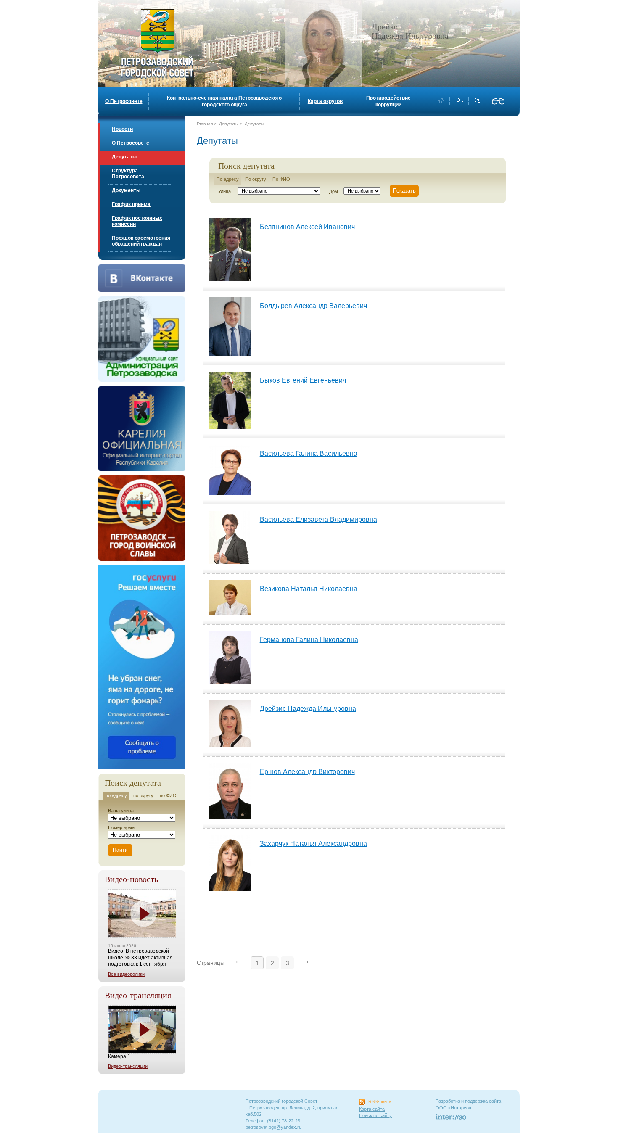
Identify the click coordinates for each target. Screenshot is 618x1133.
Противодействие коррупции (388, 101)
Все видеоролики (126, 974)
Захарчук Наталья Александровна (313, 843)
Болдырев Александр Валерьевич (313, 305)
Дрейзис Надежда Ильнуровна (308, 708)
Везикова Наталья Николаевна (308, 588)
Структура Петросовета (128, 174)
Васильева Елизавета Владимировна (318, 519)
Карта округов (325, 101)
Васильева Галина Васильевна (308, 453)
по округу (143, 795)
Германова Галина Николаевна (309, 639)
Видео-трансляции (128, 1066)
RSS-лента (379, 1101)
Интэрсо (460, 1107)
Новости (122, 129)
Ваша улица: (121, 810)
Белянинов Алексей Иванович (307, 226)
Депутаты (124, 157)
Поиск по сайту (375, 1115)
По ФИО (281, 179)
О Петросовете (124, 101)
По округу (255, 179)
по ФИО (168, 795)
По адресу (228, 179)
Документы (126, 190)
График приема (131, 204)
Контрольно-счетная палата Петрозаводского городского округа (224, 101)
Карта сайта (372, 1109)
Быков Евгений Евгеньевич (303, 380)
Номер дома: (122, 827)
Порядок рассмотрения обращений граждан (141, 241)
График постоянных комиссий (137, 221)
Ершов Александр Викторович (307, 771)
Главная (205, 123)
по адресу (116, 795)
